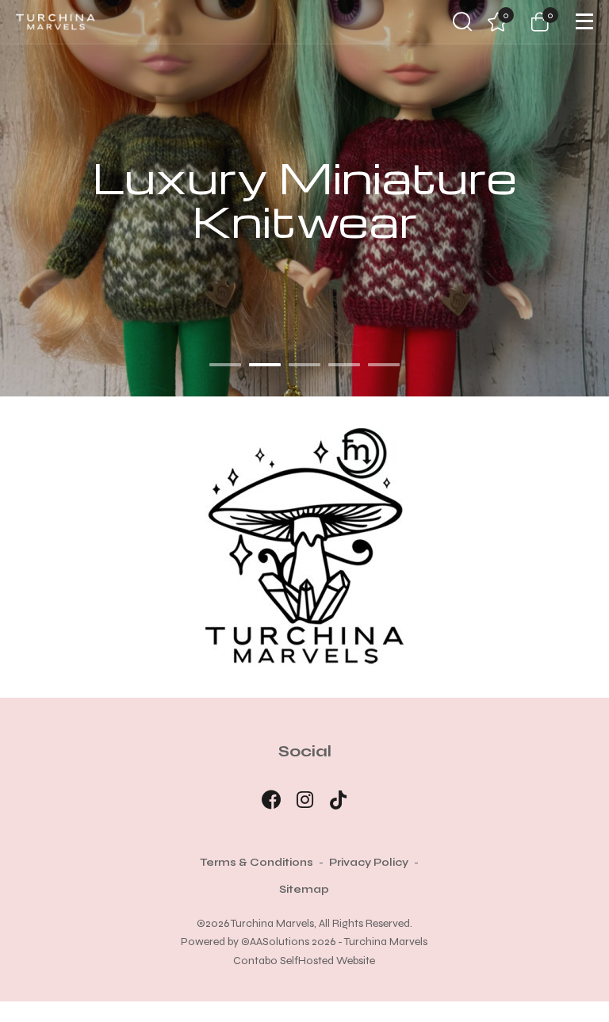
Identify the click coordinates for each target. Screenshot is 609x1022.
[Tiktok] (338, 800)
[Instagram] (305, 800)
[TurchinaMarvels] (55, 22)
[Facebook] (271, 800)
